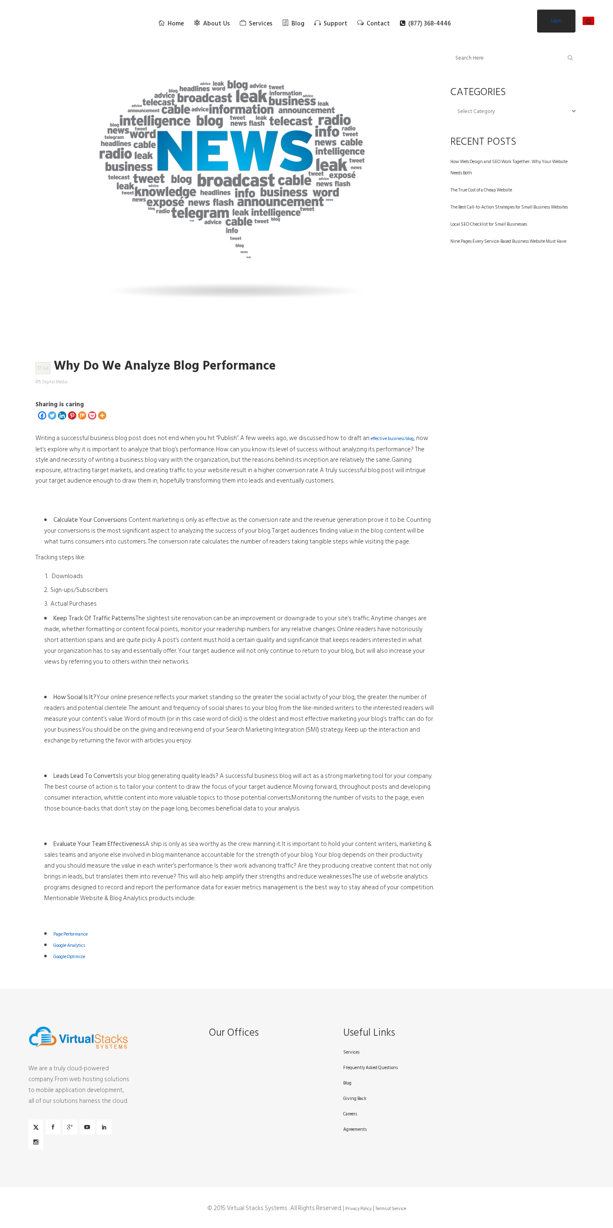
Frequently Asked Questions (370, 1068)
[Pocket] (92, 415)
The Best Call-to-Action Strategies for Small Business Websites (509, 207)
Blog (347, 1083)
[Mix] (82, 415)
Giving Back (355, 1098)
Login (556, 21)
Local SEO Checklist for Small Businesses (488, 224)
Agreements (355, 1129)
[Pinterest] (72, 415)
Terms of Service (390, 1209)
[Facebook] (42, 415)
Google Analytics (69, 945)
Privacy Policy (358, 1209)
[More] (102, 415)
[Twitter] (52, 415)
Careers (350, 1114)
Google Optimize (69, 957)
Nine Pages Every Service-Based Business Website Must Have (508, 241)
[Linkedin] (62, 415)
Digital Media (55, 382)
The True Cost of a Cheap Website (481, 190)
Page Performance (70, 934)
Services (351, 1052)
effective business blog (392, 439)
